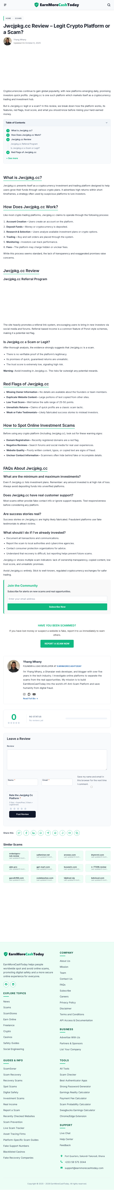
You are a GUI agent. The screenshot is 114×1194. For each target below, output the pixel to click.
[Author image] (7, 39)
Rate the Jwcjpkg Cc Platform (21, 797)
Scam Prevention (13, 1122)
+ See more (12, 158)
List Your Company (70, 1049)
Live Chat (65, 1133)
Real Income (10, 1104)
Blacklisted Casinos (14, 1151)
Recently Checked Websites (19, 1116)
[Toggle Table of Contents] (106, 122)
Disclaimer (65, 1008)
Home (8, 18)
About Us (65, 961)
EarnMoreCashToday (69, 666)
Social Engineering (13, 1049)
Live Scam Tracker (13, 1128)
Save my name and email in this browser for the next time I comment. (92, 780)
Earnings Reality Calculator (75, 1092)
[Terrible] (11, 808)
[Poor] (14, 808)
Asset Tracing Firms (14, 1134)
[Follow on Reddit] (29, 694)
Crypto (7, 1031)
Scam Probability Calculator (75, 1104)
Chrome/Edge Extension (73, 1116)
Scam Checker (68, 1074)
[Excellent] (25, 808)
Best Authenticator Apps (73, 1080)
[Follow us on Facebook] (6, 984)
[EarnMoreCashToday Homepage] (25, 954)
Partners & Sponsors (71, 1043)
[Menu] (5, 5)
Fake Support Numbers (16, 1145)
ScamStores (10, 1013)
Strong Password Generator (75, 1086)
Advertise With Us (70, 1037)
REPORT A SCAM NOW (57, 643)
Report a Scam (11, 1110)
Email (46, 780)
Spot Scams (10, 1086)
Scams (18, 18)
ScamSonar (9, 1068)
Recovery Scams (12, 1080)
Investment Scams (13, 1098)
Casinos (7, 1037)
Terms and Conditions (72, 1014)
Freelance (8, 1025)
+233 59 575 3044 (75, 1162)
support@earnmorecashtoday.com (84, 1168)
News (6, 1001)
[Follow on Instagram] (24, 694)
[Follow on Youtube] (34, 694)
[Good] (21, 808)
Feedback (65, 1145)
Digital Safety (10, 1092)
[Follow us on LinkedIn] (13, 984)
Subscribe (65, 990)
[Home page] (57, 4)
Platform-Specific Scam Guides (21, 1139)
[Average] (18, 808)
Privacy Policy (68, 1002)
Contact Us (66, 978)
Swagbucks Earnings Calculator (77, 1110)
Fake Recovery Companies (18, 1157)
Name (11, 780)
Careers (64, 996)
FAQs (62, 984)
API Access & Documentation (76, 1020)
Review (10, 746)
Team (63, 972)
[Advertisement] (57, 68)
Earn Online (9, 1019)
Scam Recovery (12, 1074)
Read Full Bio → (30, 698)
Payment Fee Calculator (73, 1098)
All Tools (64, 1068)
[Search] (108, 5)
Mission (64, 966)
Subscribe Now (57, 606)
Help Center (66, 1139)
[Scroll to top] (108, 1181)
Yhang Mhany (19, 39)
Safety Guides (11, 1043)
